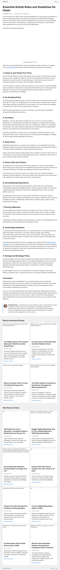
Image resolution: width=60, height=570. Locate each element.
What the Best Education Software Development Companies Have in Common (42, 545)
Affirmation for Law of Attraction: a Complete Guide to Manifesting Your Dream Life (16, 431)
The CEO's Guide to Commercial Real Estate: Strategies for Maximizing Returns (44, 385)
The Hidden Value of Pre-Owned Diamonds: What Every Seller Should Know (16, 344)
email (56, 568)
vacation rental (11, 67)
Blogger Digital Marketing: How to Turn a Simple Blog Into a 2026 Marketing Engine (43, 431)
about (55, 1)
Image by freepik (27, 62)
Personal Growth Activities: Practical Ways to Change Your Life (15, 469)
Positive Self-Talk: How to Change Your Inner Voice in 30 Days (43, 469)
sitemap (52, 568)
